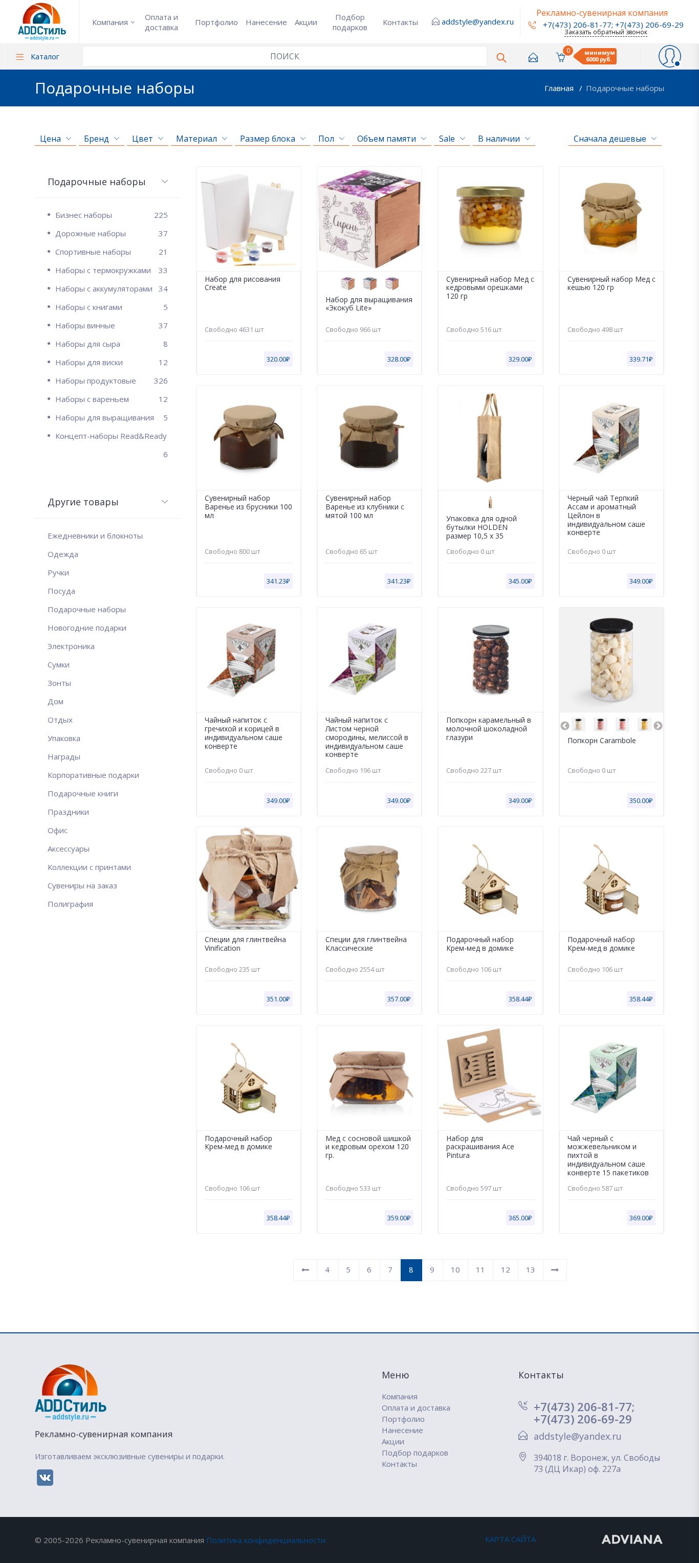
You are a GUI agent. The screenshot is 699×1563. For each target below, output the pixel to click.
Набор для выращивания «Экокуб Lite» (368, 304)
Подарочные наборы (625, 88)
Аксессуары (69, 848)
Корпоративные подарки (93, 775)
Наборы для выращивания (111, 417)
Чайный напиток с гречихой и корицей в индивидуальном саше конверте (243, 733)
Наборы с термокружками (111, 270)
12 (505, 1269)
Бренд (96, 138)
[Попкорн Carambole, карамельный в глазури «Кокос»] (578, 724)
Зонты (59, 683)
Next (658, 726)
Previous (565, 726)
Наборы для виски (111, 362)
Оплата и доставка (161, 22)
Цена (50, 138)
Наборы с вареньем (111, 399)
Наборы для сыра (111, 344)
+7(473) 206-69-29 (649, 24)
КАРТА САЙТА (510, 1539)
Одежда (63, 554)
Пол (326, 138)
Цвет (142, 138)
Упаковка (64, 738)
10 (455, 1269)
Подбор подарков (350, 22)
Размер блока (267, 138)
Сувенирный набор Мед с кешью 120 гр (611, 284)
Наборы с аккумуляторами (111, 288)
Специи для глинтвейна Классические (366, 944)
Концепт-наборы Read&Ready (111, 438)
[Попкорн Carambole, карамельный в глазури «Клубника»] (622, 724)
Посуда (61, 591)
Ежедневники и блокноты (95, 535)
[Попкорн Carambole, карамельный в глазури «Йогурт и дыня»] (644, 724)
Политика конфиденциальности (265, 1540)
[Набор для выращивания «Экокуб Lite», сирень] (347, 283)
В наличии (499, 138)
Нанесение (266, 22)
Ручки (58, 572)
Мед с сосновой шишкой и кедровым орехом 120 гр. (368, 1147)
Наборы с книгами (111, 307)
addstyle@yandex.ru (478, 21)
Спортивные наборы (111, 252)
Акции (306, 22)
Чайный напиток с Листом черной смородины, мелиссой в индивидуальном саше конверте (366, 737)
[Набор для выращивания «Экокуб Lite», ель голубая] (369, 283)
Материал (196, 138)
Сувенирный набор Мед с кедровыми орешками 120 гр (490, 288)
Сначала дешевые (610, 138)
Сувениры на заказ (82, 885)
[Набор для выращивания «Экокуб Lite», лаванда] (391, 283)
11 (480, 1269)
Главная (560, 88)
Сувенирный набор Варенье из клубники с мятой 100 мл (364, 507)
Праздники (68, 812)
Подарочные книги (83, 793)
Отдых (60, 719)
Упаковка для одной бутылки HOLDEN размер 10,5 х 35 (481, 527)
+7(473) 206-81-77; (584, 1406)
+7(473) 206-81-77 (576, 24)
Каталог (44, 56)
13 (530, 1269)
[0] (560, 56)
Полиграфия (70, 904)
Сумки (59, 664)
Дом (55, 701)
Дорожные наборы (111, 233)
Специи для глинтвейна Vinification (245, 944)
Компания (110, 22)
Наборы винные (111, 325)
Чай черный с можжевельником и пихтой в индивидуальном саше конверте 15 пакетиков (608, 1155)
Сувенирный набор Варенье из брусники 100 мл (248, 507)
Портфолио (216, 22)
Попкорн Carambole (601, 740)
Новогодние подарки (87, 627)
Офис (58, 830)
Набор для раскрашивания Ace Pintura (480, 1147)
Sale (447, 138)
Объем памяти (386, 138)
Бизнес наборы (111, 215)
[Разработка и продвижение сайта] (632, 1539)
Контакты (400, 22)
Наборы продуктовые (111, 380)
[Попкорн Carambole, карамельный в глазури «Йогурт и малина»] (600, 724)
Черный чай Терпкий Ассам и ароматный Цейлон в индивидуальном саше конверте (606, 515)
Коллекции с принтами (89, 867)
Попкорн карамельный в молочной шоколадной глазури (488, 729)
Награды (64, 756)
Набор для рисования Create (242, 284)
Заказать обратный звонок (605, 32)
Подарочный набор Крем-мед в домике (480, 944)
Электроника (71, 646)
